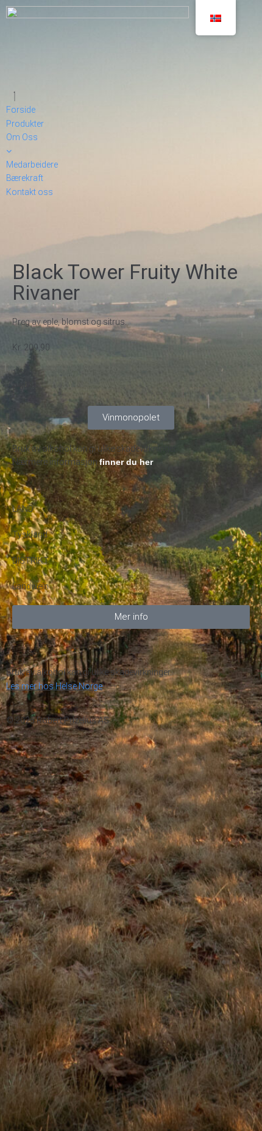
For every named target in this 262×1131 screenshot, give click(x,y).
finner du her (126, 462)
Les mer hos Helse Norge (54, 686)
